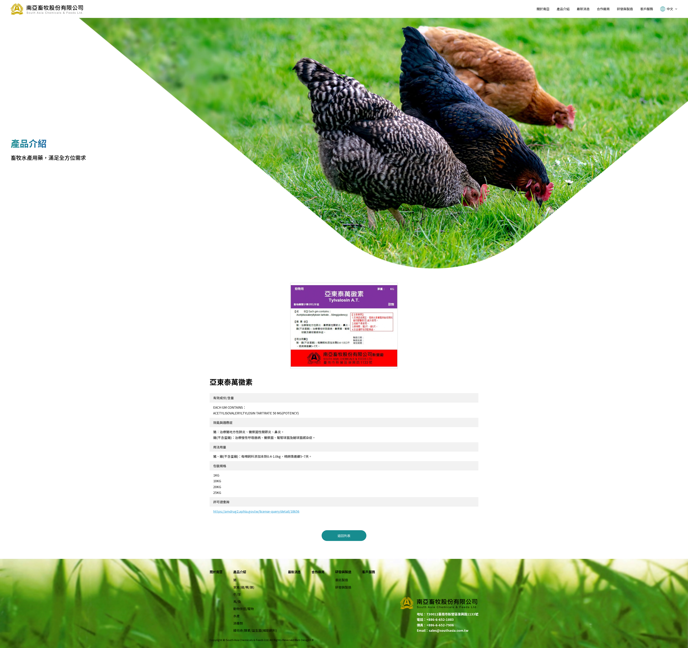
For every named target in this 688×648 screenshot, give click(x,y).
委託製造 (341, 579)
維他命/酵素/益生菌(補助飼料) (255, 630)
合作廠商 (318, 571)
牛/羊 (237, 594)
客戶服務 (368, 571)
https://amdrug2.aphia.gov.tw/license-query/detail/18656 (256, 511)
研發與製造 (343, 587)
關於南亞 (216, 571)
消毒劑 (238, 623)
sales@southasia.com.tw (449, 630)
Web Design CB (304, 640)
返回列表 (344, 535)
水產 (236, 615)
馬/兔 (237, 601)
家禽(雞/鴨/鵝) (243, 587)
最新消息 (294, 571)
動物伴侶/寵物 (243, 608)
